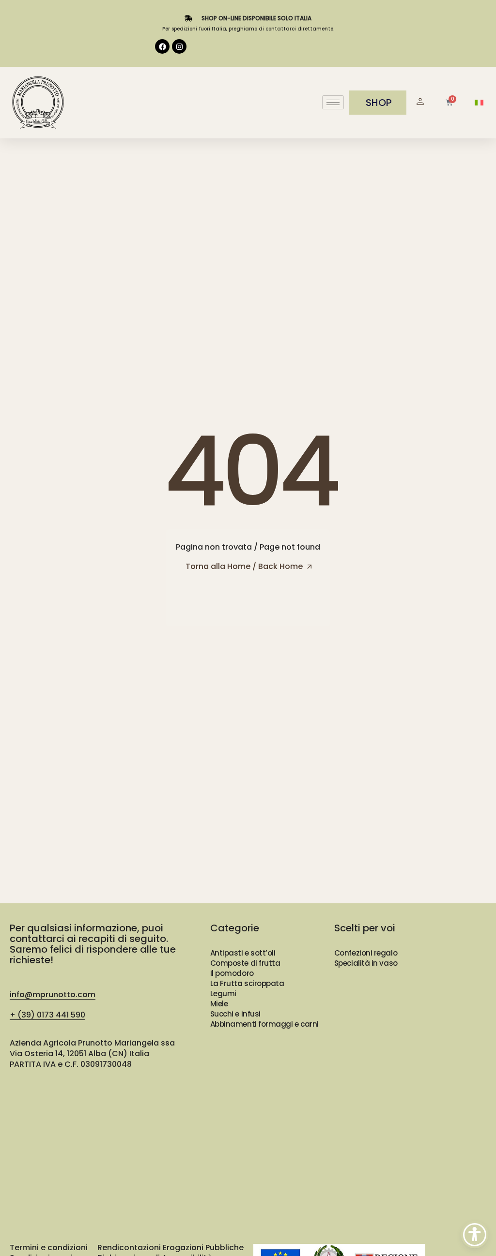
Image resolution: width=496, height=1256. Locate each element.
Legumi (223, 993)
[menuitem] (479, 102)
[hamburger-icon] (333, 102)
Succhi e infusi (235, 1014)
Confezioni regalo (365, 953)
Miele (219, 1004)
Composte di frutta (245, 963)
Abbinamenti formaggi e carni (264, 1024)
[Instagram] (179, 46)
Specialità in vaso (366, 963)
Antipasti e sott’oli (243, 953)
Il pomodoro (232, 973)
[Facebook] (162, 46)
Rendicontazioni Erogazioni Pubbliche (170, 1247)
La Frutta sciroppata (247, 983)
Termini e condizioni (49, 1247)
